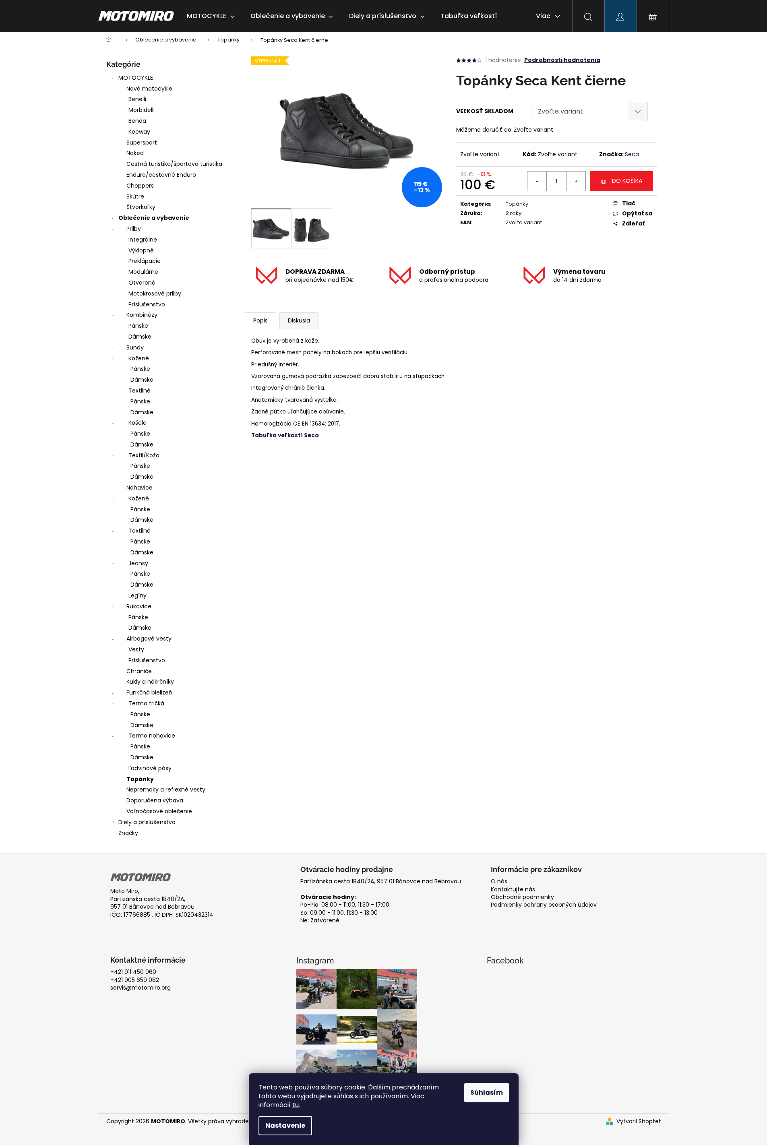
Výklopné (141, 250)
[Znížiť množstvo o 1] (537, 181)
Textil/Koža (143, 455)
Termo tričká (146, 703)
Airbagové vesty (149, 639)
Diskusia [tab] (299, 320)
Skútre (135, 196)
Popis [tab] (260, 320)
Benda (137, 121)
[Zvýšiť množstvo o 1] (575, 181)
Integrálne (142, 240)
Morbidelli (141, 110)
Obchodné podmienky (522, 897)
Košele (137, 423)
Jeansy (138, 563)
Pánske (138, 326)
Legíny (137, 595)
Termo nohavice (151, 736)
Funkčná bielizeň (149, 692)
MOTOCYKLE (135, 78)
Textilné (139, 390)
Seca (632, 154)
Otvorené (141, 283)
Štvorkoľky (140, 207)
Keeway (139, 132)
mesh (294, 352)
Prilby (133, 229)
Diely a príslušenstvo (147, 822)
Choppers (140, 186)
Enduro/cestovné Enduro (161, 175)
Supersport (141, 142)
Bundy (135, 347)
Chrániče (139, 671)
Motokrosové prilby (154, 293)
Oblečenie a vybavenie (153, 218)
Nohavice (139, 488)
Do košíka (627, 181)
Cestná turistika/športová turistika (174, 164)
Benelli (137, 99)
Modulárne (143, 272)
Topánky (140, 779)
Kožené (138, 358)
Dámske (139, 337)
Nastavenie (285, 1125)
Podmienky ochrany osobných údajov (544, 905)
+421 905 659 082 (134, 980)
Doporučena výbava (154, 800)
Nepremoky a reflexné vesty (165, 789)
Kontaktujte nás (513, 889)
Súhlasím (486, 1092)
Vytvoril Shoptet (638, 1121)
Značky (128, 833)
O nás (499, 881)
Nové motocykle (149, 89)
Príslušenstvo (146, 304)
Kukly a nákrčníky (150, 682)
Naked (135, 153)
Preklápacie (144, 261)
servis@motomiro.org (140, 988)
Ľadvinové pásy (150, 768)
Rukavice (138, 606)
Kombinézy (141, 315)
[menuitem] (210, 16)
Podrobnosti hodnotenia (562, 60)
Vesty (136, 649)
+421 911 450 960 (133, 972)
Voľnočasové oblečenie (159, 811)
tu (295, 1105)
